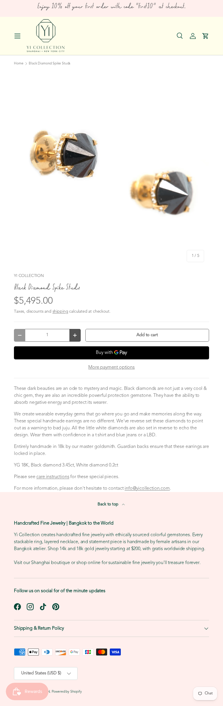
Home (18, 63)
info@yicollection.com (147, 488)
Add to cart (147, 335)
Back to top (108, 504)
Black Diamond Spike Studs (49, 63)
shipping (60, 311)
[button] (205, 36)
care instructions (52, 477)
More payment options (111, 367)
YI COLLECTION (29, 276)
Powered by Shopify (67, 692)
